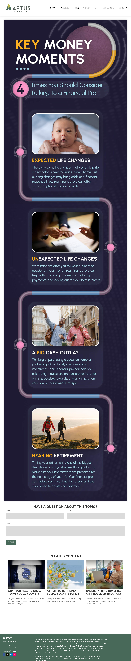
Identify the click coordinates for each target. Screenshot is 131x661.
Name (8, 511)
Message (9, 524)
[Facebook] (4, 654)
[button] (52, 8)
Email (69, 511)
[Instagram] (14, 654)
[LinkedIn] (11, 654)
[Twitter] (7, 654)
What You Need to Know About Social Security (24, 592)
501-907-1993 (11, 642)
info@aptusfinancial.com (11, 651)
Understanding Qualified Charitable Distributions (104, 592)
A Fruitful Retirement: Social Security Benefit (64, 592)
